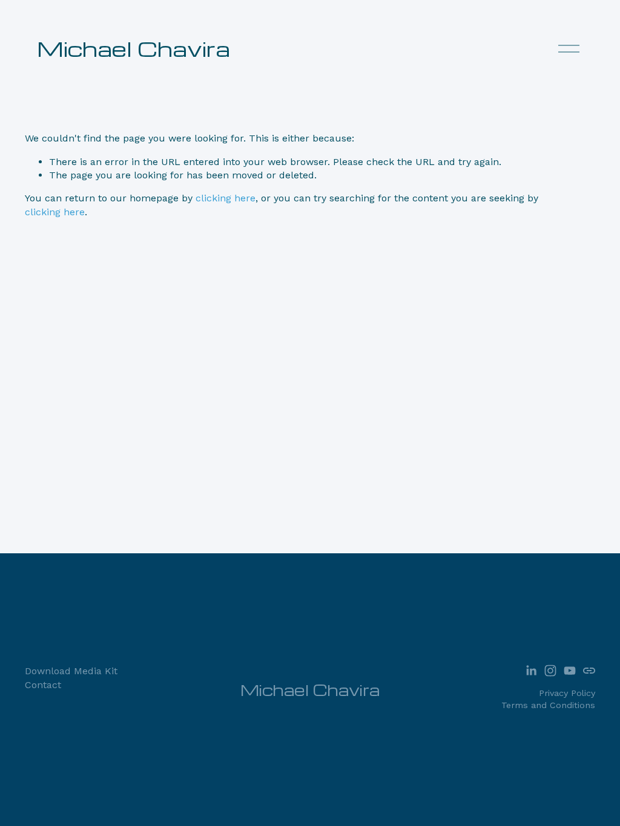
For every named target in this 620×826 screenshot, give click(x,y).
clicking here (226, 198)
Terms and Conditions (548, 705)
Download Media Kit (71, 671)
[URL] (589, 671)
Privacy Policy (567, 693)
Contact (43, 685)
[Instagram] (550, 671)
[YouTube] (570, 671)
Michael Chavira (133, 48)
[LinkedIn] (531, 671)
